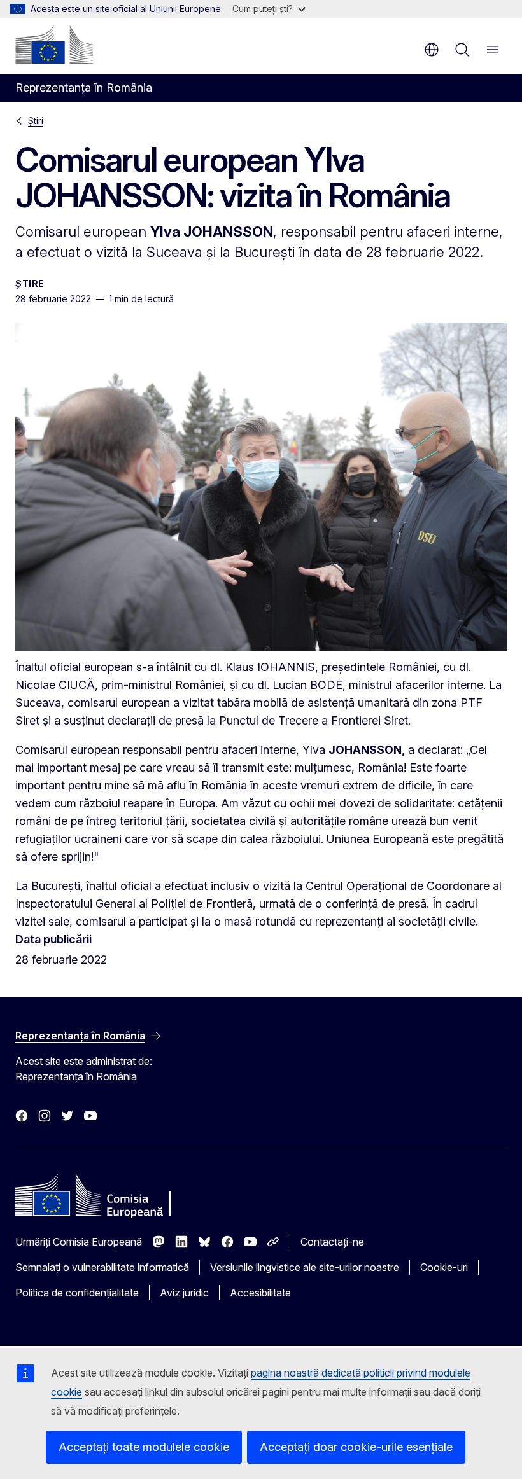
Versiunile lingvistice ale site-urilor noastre (304, 1267)
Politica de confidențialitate (77, 1292)
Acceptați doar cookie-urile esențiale (356, 1447)
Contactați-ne (332, 1241)
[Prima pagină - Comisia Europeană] (54, 44)
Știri (35, 120)
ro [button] (432, 50)
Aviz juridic (184, 1292)
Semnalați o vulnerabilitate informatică (102, 1267)
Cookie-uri (444, 1267)
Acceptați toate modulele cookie (144, 1447)
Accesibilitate (260, 1292)
